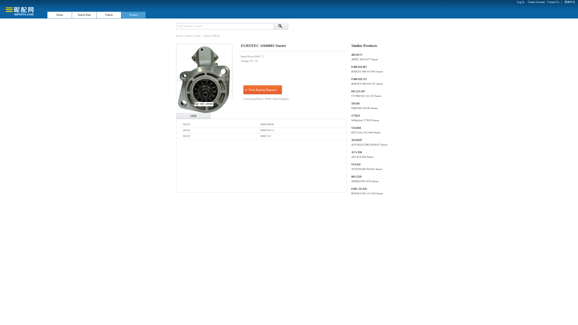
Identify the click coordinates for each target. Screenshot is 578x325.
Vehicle (109, 14)
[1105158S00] (204, 105)
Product (133, 14)
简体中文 (569, 2)
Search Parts (84, 14)
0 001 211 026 (359, 188)
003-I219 (356, 176)
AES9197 (356, 140)
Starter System (192, 35)
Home (59, 14)
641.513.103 (358, 91)
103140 (355, 103)
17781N (355, 115)
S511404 (356, 128)
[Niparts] (23, 9)
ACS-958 (356, 152)
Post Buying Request (263, 90)
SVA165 (356, 164)
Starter (206, 35)
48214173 (356, 54)
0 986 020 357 (359, 79)
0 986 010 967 (359, 67)
